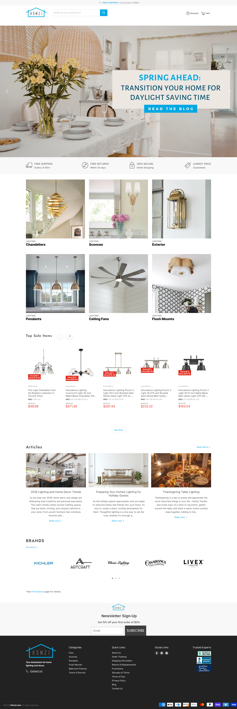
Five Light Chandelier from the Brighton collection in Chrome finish (42, 393)
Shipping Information (122, 660)
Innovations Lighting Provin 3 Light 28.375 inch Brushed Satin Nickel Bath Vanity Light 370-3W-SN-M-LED (156, 394)
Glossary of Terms (121, 672)
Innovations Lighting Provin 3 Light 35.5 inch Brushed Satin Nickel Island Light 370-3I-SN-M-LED (118, 394)
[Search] (103, 12)
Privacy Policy (118, 680)
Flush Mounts (75, 664)
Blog (114, 684)
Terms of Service (77, 672)
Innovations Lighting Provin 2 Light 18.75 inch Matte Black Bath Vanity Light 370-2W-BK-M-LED (193, 394)
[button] (112, 578)
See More (118, 430)
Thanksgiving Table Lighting (181, 492)
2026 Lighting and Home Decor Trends (56, 492)
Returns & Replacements (124, 664)
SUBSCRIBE (135, 630)
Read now (54, 520)
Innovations (71, 386)
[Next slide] (229, 91)
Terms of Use (118, 676)
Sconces (73, 656)
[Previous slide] (7, 91)
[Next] (69, 336)
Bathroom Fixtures (78, 668)
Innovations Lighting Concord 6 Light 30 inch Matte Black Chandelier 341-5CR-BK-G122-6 (80, 394)
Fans (71, 652)
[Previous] (60, 336)
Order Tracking (119, 656)
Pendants (73, 660)
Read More (203, 447)
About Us (116, 652)
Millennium (32, 386)
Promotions (37, 591)
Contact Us (36, 671)
